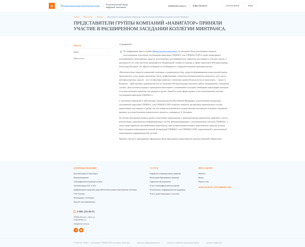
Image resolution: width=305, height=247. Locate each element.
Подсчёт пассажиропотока (84, 202)
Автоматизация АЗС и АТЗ (85, 186)
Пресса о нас (79, 58)
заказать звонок (232, 6)
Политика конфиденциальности (148, 243)
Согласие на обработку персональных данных (183, 243)
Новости (77, 45)
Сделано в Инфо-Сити (214, 243)
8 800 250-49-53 (200, 6)
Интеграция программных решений (164, 178)
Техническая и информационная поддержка (167, 190)
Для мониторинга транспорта (86, 174)
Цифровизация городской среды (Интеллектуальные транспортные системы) (105, 190)
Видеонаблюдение (81, 178)
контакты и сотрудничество (214, 187)
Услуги (154, 168)
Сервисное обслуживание (160, 182)
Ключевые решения (85, 168)
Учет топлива (79, 194)
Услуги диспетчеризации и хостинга (164, 194)
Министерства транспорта (164, 51)
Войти (250, 6)
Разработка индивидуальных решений (165, 174)
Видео (76, 52)
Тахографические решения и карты (88, 182)
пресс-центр (205, 168)
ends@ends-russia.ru (177, 6)
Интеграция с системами (84, 198)
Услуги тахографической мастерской (164, 186)
